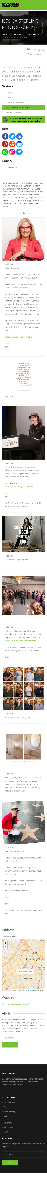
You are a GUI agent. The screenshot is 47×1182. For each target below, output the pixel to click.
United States (16, 34)
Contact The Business (14, 102)
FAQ (5, 1116)
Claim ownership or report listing (18, 107)
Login (6, 1132)
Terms (6, 1107)
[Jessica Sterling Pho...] (24, 966)
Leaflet (14, 990)
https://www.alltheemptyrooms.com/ (21, 640)
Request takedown (13, 112)
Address (9, 93)
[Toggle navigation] (41, 6)
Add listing (8, 1127)
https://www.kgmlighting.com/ (18, 717)
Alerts (8, 97)
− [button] (5, 946)
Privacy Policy (9, 1111)
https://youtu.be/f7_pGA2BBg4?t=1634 (21, 486)
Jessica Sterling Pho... (25, 971)
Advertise (8, 1123)
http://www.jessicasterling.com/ (16, 1004)
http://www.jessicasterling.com (18, 67)
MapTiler (22, 990)
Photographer (11, 167)
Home (4, 34)
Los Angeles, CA (32, 34)
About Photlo (9, 1102)
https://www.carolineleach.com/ (18, 337)
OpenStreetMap (31, 990)
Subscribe (10, 1045)
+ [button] (5, 942)
